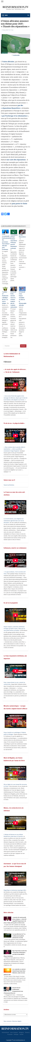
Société (21, 1034)
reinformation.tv (16, 7)
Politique (16, 1034)
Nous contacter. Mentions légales (12, 1021)
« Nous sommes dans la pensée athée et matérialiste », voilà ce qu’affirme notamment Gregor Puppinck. (14, 449)
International (5, 1032)
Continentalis (16, 55)
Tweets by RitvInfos (9, 485)
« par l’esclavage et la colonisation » (14, 116)
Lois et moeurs (14, 1032)
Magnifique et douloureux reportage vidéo (15, 890)
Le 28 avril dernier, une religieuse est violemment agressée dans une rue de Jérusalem (14, 520)
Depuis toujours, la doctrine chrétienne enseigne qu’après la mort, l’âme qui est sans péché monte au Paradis (14, 628)
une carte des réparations (16, 160)
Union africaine (8, 61)
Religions (21, 1032)
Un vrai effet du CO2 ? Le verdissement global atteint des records (19, 935)
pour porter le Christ (19, 203)
